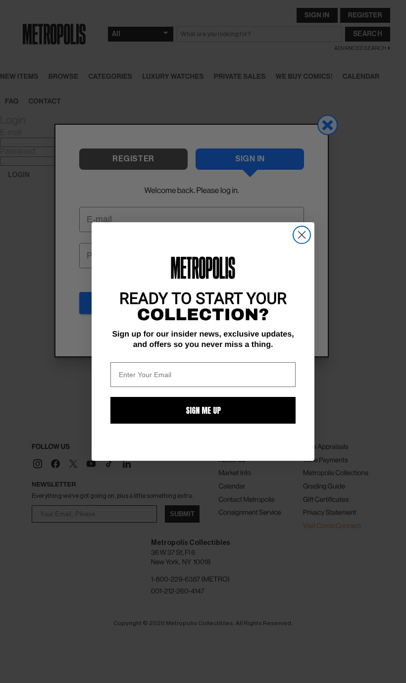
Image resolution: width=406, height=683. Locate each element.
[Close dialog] (301, 235)
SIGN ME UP (203, 410)
